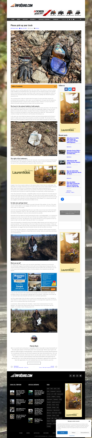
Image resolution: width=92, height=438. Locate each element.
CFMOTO (53, 396)
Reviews (32, 19)
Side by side (54, 420)
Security (60, 418)
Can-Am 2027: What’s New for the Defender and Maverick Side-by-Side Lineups (39, 401)
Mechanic (49, 412)
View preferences (85, 432)
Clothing (58, 396)
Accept (62, 432)
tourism (54, 423)
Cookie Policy (72, 435)
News (18, 19)
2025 (59, 388)
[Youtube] (73, 89)
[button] (89, 421)
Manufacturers (56, 410)
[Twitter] (70, 89)
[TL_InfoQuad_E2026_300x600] (70, 132)
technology (49, 423)
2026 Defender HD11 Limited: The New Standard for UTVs (73, 162)
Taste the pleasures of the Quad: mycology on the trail (21, 416)
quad (58, 415)
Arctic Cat (59, 391)
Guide (53, 404)
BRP (55, 394)
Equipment (56, 399)
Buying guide (60, 394)
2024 (55, 388)
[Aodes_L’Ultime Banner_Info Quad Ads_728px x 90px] (57, 15)
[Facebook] (66, 89)
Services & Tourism (44, 19)
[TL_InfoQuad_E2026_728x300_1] (34, 183)
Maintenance (49, 410)
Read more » (69, 146)
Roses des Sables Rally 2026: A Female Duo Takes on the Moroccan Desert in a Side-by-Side (73, 184)
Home (12, 19)
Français (55, 19)
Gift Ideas (49, 404)
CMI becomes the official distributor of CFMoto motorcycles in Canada (21, 401)
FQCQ (60, 399)
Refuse (73, 432)
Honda (57, 404)
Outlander (49, 415)
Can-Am (48, 396)
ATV (52, 394)
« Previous (67, 192)
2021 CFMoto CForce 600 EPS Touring (21, 409)
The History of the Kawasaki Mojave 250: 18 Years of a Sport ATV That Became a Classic (39, 411)
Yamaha (48, 426)
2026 (48, 391)
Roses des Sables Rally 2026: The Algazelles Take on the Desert (74, 172)
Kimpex (53, 407)
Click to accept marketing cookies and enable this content (70, 212)
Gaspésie (49, 402)
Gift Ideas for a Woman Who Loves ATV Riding (39, 420)
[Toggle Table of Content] (54, 86)
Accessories (53, 391)
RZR (52, 418)
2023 (52, 388)
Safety (56, 418)
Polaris (53, 415)
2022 (48, 388)
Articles (25, 19)
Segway (48, 420)
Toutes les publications (34, 363)
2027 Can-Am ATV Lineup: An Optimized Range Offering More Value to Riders (39, 392)
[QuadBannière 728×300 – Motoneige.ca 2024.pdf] (34, 291)
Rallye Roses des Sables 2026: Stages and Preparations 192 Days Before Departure (73, 140)
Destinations (49, 399)
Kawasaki (49, 407)
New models (54, 412)
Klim (58, 407)
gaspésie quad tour (56, 402)
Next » (72, 192)
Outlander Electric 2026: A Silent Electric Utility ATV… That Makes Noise (73, 152)
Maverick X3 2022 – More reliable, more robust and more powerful (20, 392)
